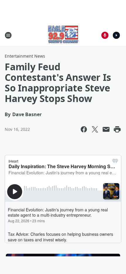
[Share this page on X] (95, 129)
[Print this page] (117, 129)
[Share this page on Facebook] (84, 129)
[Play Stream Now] (116, 35)
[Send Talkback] (104, 35)
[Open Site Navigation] (8, 35)
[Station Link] (63, 35)
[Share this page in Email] (106, 129)
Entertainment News (25, 56)
